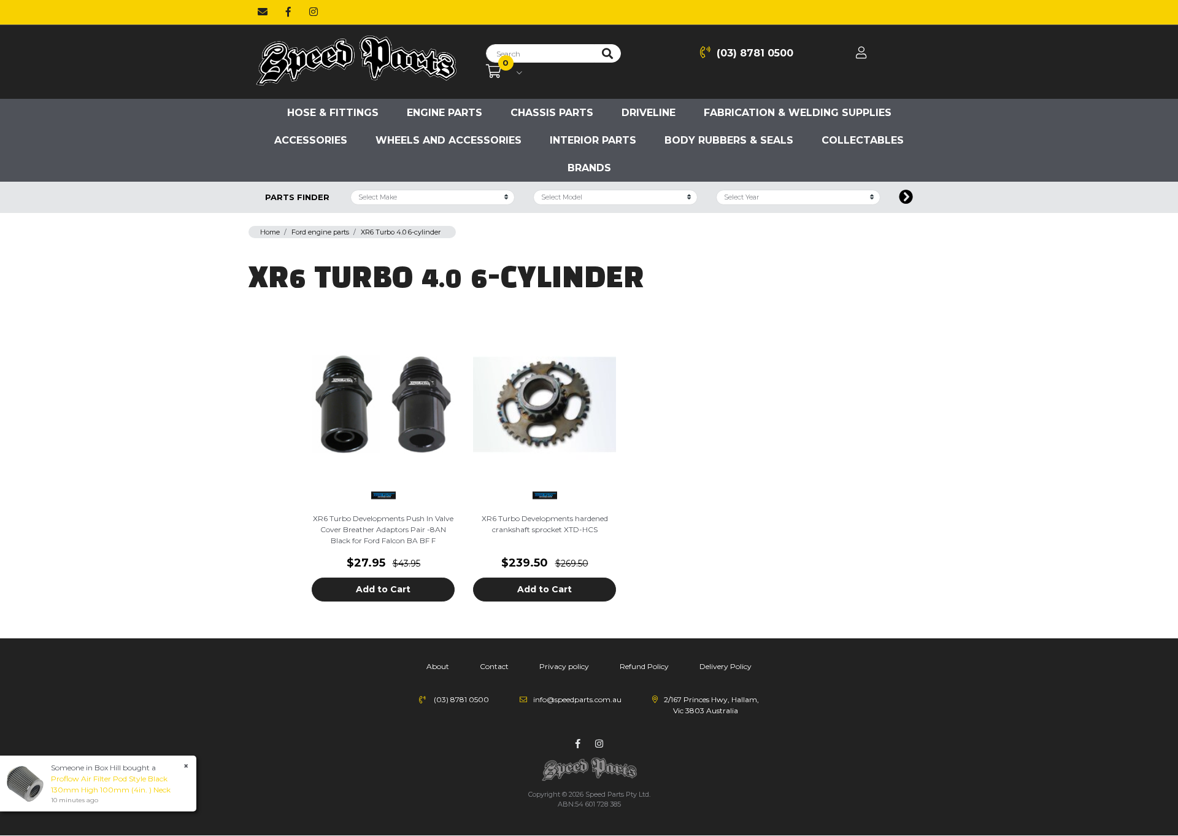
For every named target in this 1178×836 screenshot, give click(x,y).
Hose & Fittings (333, 112)
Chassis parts (551, 112)
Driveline (649, 112)
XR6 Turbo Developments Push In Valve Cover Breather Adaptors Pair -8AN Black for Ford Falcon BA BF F (383, 529)
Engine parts (444, 112)
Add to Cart (383, 589)
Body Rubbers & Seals (728, 140)
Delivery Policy (725, 666)
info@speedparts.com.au (577, 699)
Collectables (863, 140)
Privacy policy (564, 666)
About (437, 666)
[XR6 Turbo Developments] (383, 494)
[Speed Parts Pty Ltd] (355, 61)
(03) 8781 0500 (755, 53)
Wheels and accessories (448, 140)
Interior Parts (593, 140)
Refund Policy (644, 666)
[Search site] (607, 53)
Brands (589, 168)
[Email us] (262, 12)
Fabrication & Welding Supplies (797, 112)
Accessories (310, 140)
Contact (494, 666)
